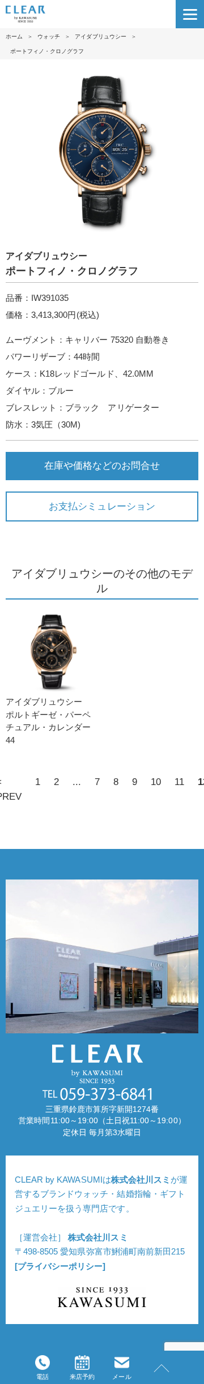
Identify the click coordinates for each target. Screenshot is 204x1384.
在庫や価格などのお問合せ (102, 465)
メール (121, 1376)
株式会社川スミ (141, 1179)
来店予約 (82, 1376)
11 (179, 782)
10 (156, 782)
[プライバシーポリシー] (60, 1266)
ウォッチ (48, 36)
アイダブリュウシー (100, 36)
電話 (42, 1376)
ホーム (14, 36)
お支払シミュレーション (102, 506)
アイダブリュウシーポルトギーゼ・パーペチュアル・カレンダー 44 (48, 721)
